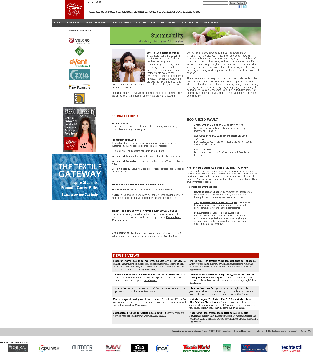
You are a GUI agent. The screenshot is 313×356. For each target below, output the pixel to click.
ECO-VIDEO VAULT (202, 119)
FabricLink (260, 331)
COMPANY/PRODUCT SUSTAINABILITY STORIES (218, 125)
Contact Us (305, 331)
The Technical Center (277, 331)
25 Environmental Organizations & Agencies (216, 213)
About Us (293, 331)
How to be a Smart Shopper (208, 192)
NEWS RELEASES (120, 233)
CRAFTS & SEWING (121, 22)
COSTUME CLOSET (145, 22)
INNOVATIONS (167, 22)
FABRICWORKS (211, 22)
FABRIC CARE (74, 22)
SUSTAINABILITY (189, 22)
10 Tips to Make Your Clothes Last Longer (215, 202)
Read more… (151, 269)
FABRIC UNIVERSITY (96, 22)
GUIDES (58, 22)
